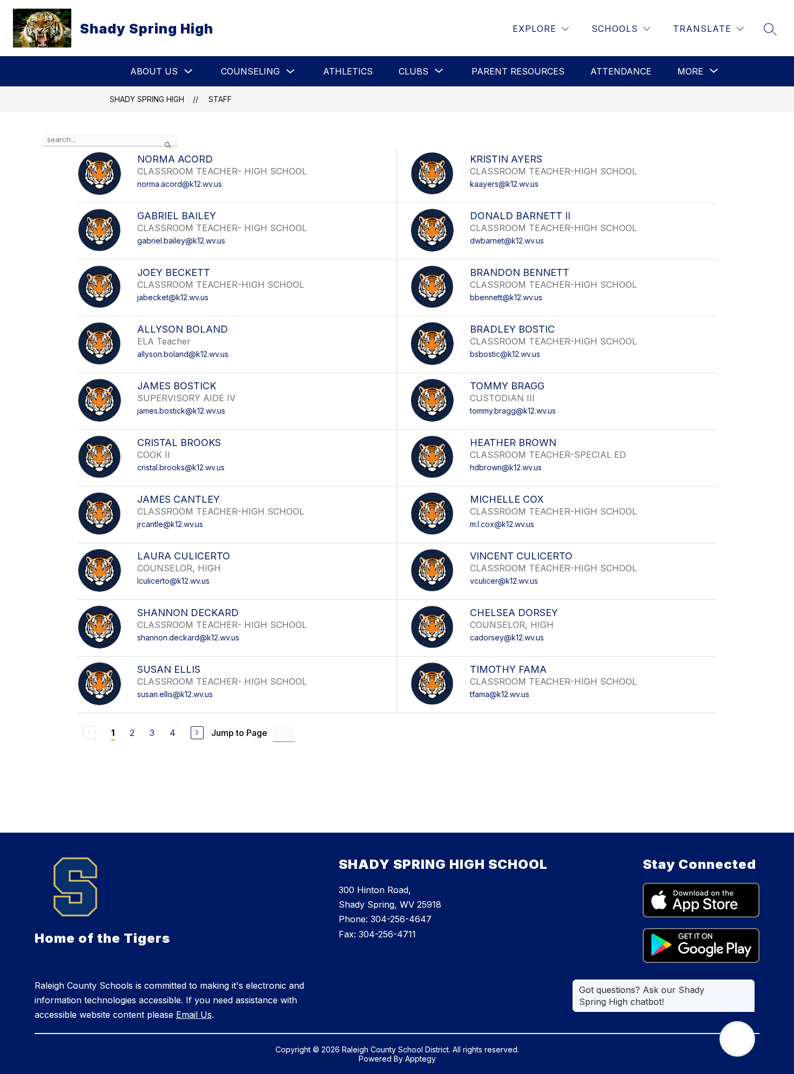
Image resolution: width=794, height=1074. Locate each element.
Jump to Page (239, 732)
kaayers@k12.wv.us (504, 183)
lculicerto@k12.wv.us (173, 580)
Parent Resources (518, 71)
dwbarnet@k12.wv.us (507, 240)
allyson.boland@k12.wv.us (182, 354)
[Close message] (746, 984)
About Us (154, 71)
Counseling (250, 71)
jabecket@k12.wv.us (172, 297)
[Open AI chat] (737, 1039)
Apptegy (420, 1058)
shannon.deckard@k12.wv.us (188, 637)
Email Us (194, 1014)
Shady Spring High (147, 99)
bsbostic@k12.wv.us (505, 354)
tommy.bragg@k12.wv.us (513, 410)
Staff (220, 99)
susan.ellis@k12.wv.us (175, 694)
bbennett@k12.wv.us (506, 297)
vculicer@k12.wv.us (504, 580)
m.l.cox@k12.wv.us (502, 524)
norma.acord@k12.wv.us (179, 183)
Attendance (620, 71)
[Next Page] (197, 732)
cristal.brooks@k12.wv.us (181, 467)
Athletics (348, 71)
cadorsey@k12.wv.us (507, 637)
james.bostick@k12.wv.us (181, 410)
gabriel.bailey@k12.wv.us (181, 240)
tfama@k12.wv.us (499, 694)
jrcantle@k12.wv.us (170, 524)
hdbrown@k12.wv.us (506, 467)
